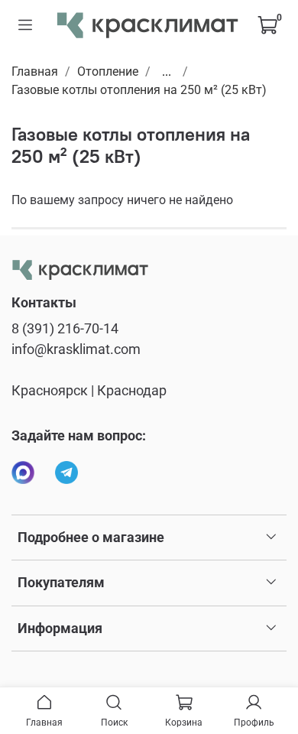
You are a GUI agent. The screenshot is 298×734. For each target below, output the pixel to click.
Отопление (107, 71)
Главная (34, 71)
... (166, 72)
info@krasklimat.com (76, 349)
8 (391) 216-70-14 (64, 328)
